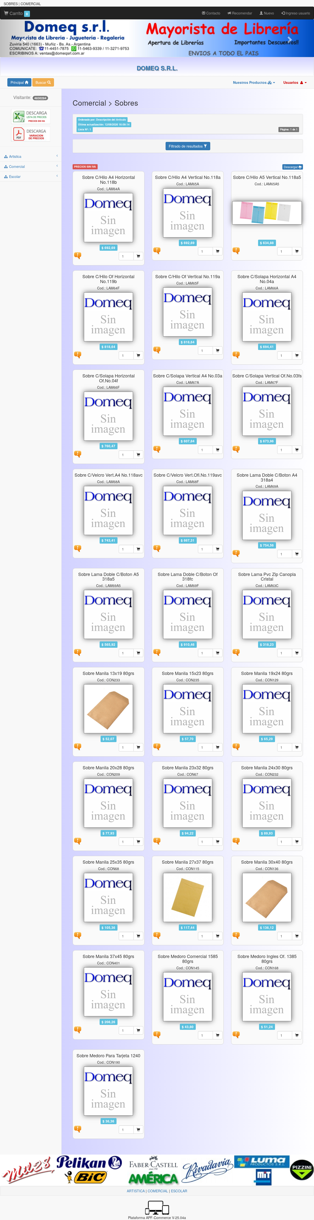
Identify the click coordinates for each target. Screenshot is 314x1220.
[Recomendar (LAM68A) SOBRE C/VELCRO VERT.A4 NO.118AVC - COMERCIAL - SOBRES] (77, 547)
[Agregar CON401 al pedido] (138, 1030)
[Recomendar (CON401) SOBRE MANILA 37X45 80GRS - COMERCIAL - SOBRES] (77, 1029)
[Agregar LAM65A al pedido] (217, 251)
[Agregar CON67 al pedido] (217, 841)
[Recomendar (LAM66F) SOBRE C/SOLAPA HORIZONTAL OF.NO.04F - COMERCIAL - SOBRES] (77, 453)
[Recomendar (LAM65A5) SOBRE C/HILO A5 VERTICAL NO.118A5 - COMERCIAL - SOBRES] (236, 250)
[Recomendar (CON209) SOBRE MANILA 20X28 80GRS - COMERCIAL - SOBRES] (77, 840)
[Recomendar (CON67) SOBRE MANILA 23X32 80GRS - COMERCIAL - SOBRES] (156, 840)
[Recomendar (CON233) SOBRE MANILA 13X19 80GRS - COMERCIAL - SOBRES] (77, 746)
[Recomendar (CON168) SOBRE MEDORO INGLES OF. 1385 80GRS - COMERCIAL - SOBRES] (236, 1034)
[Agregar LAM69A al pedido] (297, 554)
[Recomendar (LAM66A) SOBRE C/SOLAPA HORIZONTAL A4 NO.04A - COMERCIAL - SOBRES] (236, 354)
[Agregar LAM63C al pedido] (297, 653)
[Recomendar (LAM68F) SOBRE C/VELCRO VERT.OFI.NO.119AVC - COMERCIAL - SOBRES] (156, 547)
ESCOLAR (179, 1190)
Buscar (41, 82)
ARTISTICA (136, 1190)
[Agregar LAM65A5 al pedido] (297, 251)
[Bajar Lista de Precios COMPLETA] (30, 115)
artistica (14, 156)
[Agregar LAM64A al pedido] (138, 256)
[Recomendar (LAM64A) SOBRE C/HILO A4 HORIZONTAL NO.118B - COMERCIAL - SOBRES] (77, 255)
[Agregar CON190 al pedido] (138, 1129)
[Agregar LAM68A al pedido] (138, 549)
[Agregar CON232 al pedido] (297, 841)
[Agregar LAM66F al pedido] (138, 454)
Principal (18, 82)
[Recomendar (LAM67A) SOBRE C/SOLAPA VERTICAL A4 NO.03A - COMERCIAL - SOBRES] (156, 448)
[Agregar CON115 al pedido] (217, 936)
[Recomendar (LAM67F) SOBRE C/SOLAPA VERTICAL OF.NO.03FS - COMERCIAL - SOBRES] (236, 448)
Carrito (18, 13)
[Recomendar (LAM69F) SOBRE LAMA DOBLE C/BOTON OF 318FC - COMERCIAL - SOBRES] (156, 651)
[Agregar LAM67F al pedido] (297, 450)
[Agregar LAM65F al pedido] (217, 350)
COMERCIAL (158, 1190)
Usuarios (291, 82)
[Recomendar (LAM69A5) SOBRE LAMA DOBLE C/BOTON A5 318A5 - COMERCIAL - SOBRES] (77, 651)
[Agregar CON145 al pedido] (217, 1035)
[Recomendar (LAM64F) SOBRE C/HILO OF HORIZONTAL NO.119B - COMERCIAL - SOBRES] (77, 354)
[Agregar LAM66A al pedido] (297, 355)
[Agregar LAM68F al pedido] (217, 549)
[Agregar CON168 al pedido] (297, 1035)
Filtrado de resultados (186, 146)
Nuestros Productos (250, 82)
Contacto (212, 13)
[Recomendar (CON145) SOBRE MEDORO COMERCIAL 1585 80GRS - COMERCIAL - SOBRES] (156, 1034)
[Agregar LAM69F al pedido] (217, 653)
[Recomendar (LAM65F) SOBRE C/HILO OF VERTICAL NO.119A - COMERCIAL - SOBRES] (156, 349)
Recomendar (241, 13)
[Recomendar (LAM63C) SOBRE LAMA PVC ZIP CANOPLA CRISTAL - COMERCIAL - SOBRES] (236, 651)
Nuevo (268, 13)
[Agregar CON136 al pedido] (297, 936)
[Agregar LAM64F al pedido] (138, 355)
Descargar (291, 167)
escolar (14, 176)
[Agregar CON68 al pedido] (138, 936)
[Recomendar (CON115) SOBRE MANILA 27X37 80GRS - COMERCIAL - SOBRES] (156, 935)
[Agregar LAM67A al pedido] (217, 450)
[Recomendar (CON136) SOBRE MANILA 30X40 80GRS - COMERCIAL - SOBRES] (236, 935)
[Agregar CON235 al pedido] (217, 747)
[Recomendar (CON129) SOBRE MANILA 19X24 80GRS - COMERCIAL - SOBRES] (236, 746)
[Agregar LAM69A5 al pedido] (138, 653)
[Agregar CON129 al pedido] (297, 747)
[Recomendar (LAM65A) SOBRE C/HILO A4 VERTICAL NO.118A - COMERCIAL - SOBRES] (156, 250)
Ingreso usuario (297, 13)
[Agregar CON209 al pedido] (138, 841)
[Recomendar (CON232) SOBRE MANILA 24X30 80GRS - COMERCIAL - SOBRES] (236, 840)
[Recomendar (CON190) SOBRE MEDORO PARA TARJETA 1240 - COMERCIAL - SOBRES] (77, 1128)
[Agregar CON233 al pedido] (138, 747)
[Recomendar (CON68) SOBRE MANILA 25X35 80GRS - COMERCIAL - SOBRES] (77, 935)
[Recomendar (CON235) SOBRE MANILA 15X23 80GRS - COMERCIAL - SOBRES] (156, 746)
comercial (16, 166)
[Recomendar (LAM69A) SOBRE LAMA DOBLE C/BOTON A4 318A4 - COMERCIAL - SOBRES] (236, 552)
